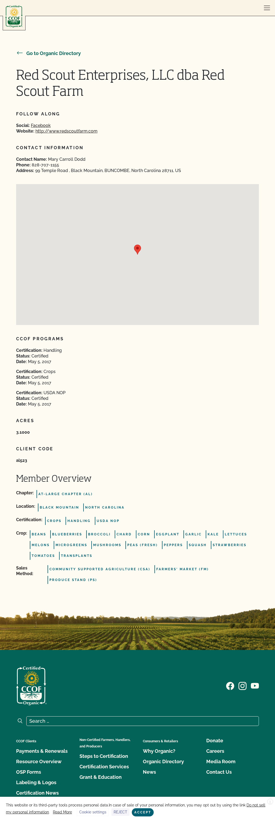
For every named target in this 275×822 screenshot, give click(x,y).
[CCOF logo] (14, 16)
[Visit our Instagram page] (242, 685)
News (149, 772)
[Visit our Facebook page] (230, 685)
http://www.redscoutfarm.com (66, 131)
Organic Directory (163, 761)
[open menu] (267, 8)
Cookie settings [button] (92, 812)
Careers (215, 751)
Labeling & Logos (36, 782)
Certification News (37, 793)
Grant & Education (100, 777)
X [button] (270, 802)
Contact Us (219, 772)
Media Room (221, 761)
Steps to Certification (103, 756)
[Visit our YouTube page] (255, 685)
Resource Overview (38, 761)
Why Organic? (159, 751)
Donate (214, 740)
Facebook (41, 125)
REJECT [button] (120, 812)
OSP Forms (28, 772)
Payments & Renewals (42, 751)
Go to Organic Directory (53, 53)
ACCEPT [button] (142, 812)
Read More (62, 812)
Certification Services (104, 766)
